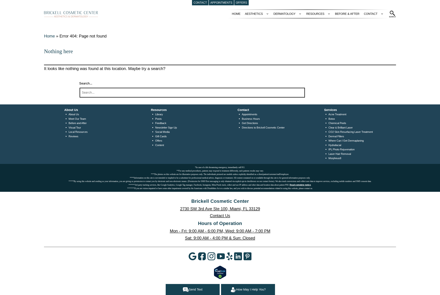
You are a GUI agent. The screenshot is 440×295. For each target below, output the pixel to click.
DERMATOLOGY (284, 13)
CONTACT (370, 13)
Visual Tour (75, 127)
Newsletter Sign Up (166, 127)
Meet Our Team (77, 118)
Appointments (249, 114)
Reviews (73, 136)
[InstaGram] (211, 256)
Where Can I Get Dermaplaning (346, 140)
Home (49, 36)
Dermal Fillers (336, 136)
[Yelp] (229, 256)
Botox (331, 118)
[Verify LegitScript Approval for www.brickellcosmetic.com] (220, 272)
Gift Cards (161, 136)
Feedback (160, 123)
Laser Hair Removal (339, 153)
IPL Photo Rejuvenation (341, 149)
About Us (74, 114)
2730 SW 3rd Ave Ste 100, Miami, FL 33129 (220, 208)
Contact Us (220, 215)
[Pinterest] (247, 256)
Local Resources (78, 131)
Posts (158, 118)
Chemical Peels (337, 123)
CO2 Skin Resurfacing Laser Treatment (350, 131)
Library (159, 114)
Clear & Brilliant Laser (340, 127)
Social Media (162, 131)
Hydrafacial (334, 145)
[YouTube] (221, 256)
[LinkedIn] (238, 256)
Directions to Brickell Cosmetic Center (263, 127)
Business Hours (251, 118)
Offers (158, 140)
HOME (236, 13)
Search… (85, 83)
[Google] (192, 256)
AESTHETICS (254, 13)
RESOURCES (315, 13)
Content (159, 145)
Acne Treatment (337, 114)
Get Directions (250, 123)
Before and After (78, 123)
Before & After (347, 13)
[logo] (71, 14)
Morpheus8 (334, 158)
